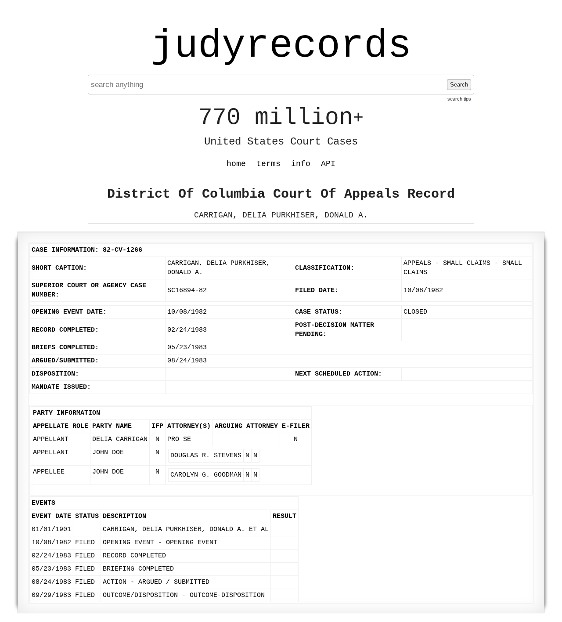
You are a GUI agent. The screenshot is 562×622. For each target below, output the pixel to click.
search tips (459, 98)
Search (459, 84)
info (300, 163)
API (328, 163)
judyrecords (281, 46)
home (236, 163)
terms (268, 163)
